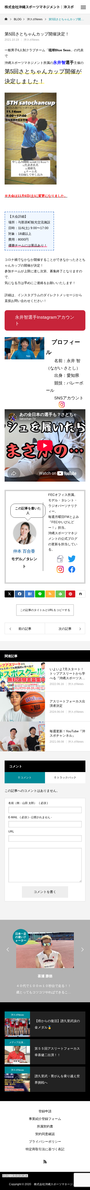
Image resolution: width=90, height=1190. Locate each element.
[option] (45, 962)
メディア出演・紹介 (19, 1042)
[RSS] (45, 1161)
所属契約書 (45, 1126)
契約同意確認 (45, 1134)
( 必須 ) (28, 803)
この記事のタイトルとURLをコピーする (45, 610)
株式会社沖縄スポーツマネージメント (57, 1184)
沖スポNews (31, 39)
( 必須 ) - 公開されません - (30, 817)
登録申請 (45, 1111)
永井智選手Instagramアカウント (44, 320)
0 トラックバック (65, 777)
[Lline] (40, 594)
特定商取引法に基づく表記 (45, 1149)
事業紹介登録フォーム (45, 1119)
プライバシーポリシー (45, 1141)
